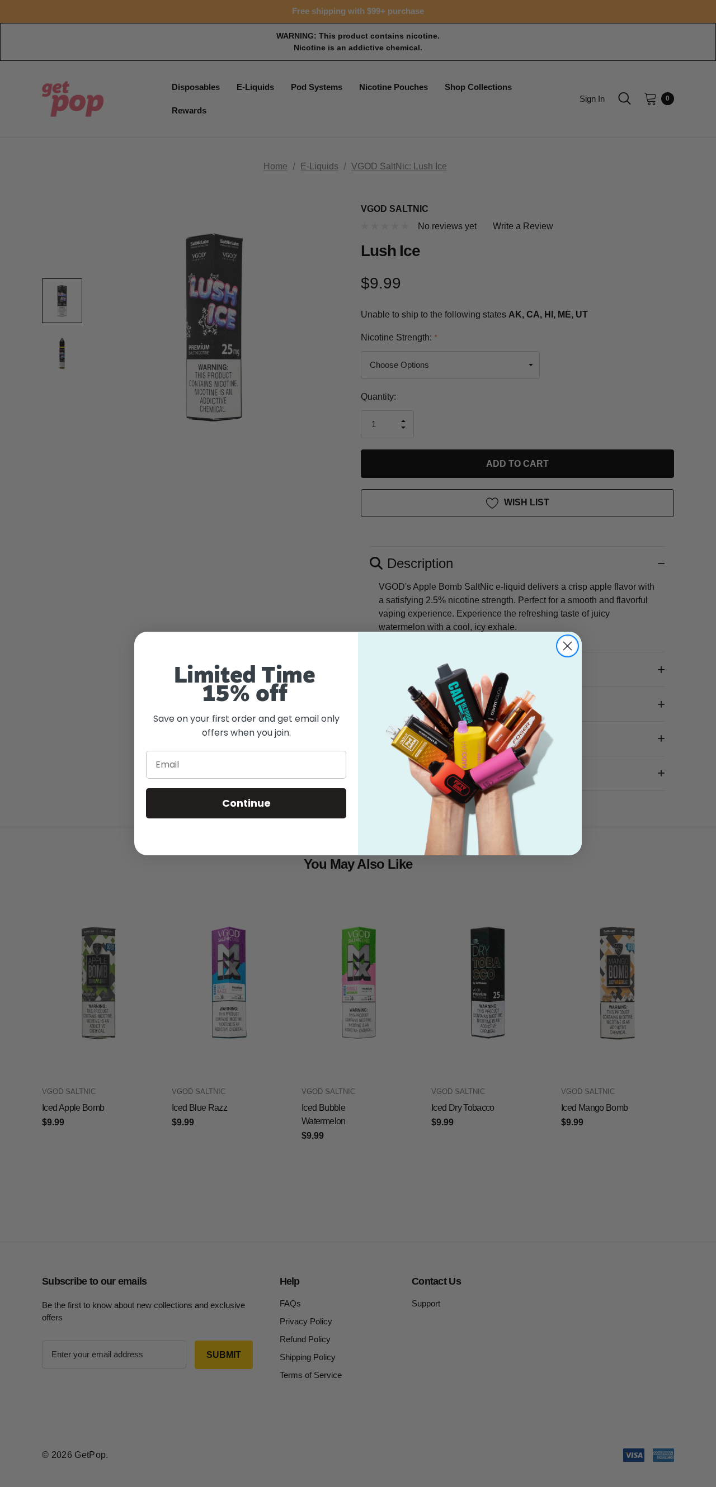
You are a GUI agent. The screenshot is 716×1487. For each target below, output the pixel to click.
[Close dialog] (567, 646)
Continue (246, 803)
